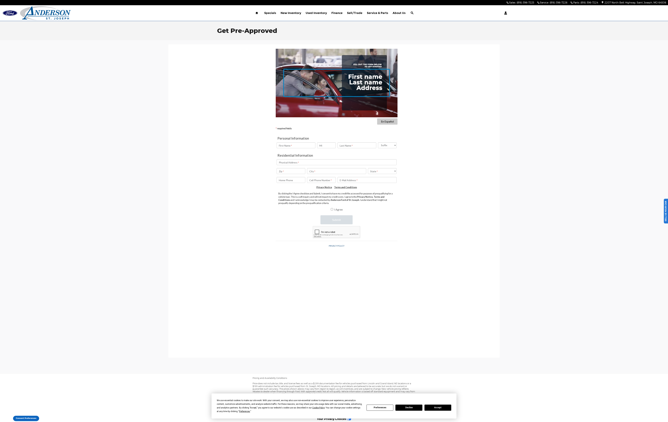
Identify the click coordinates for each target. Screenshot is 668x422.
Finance (337, 13)
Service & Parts (377, 13)
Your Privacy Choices (332, 419)
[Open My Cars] (504, 13)
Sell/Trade (354, 13)
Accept (438, 407)
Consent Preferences (26, 418)
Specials (270, 13)
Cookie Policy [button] (318, 408)
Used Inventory (316, 13)
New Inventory (291, 13)
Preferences (380, 407)
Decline (409, 407)
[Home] (10, 13)
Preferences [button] (244, 411)
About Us (399, 13)
